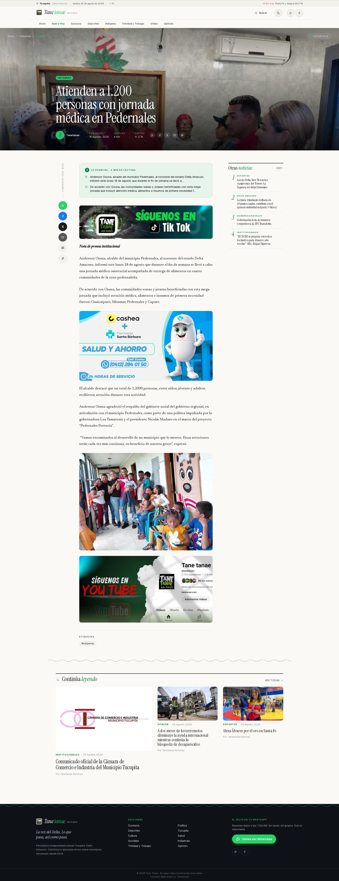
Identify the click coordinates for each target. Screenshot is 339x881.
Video (154, 23)
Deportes (93, 23)
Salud (181, 835)
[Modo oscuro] (278, 13)
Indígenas (25, 36)
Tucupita (183, 830)
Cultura (132, 835)
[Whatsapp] (290, 13)
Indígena (110, 23)
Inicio (42, 23)
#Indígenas (88, 643)
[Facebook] (299, 13)
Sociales (133, 841)
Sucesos (76, 23)
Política (182, 825)
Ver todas (272, 680)
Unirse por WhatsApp (257, 839)
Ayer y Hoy (58, 23)
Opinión (168, 23)
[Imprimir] (182, 135)
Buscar (263, 13)
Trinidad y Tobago (133, 23)
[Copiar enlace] (62, 258)
